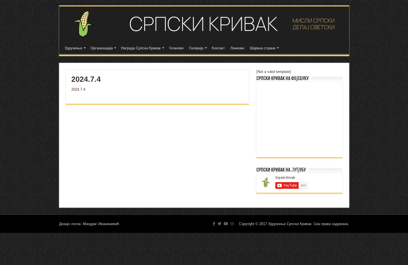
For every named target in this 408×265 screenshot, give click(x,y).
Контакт (218, 48)
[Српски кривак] (204, 24)
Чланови (176, 48)
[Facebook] (214, 223)
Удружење (73, 48)
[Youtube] (226, 223)
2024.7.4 (78, 89)
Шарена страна (262, 48)
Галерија (196, 48)
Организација (101, 48)
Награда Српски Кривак (141, 48)
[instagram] (232, 223)
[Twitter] (219, 223)
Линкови (237, 48)
